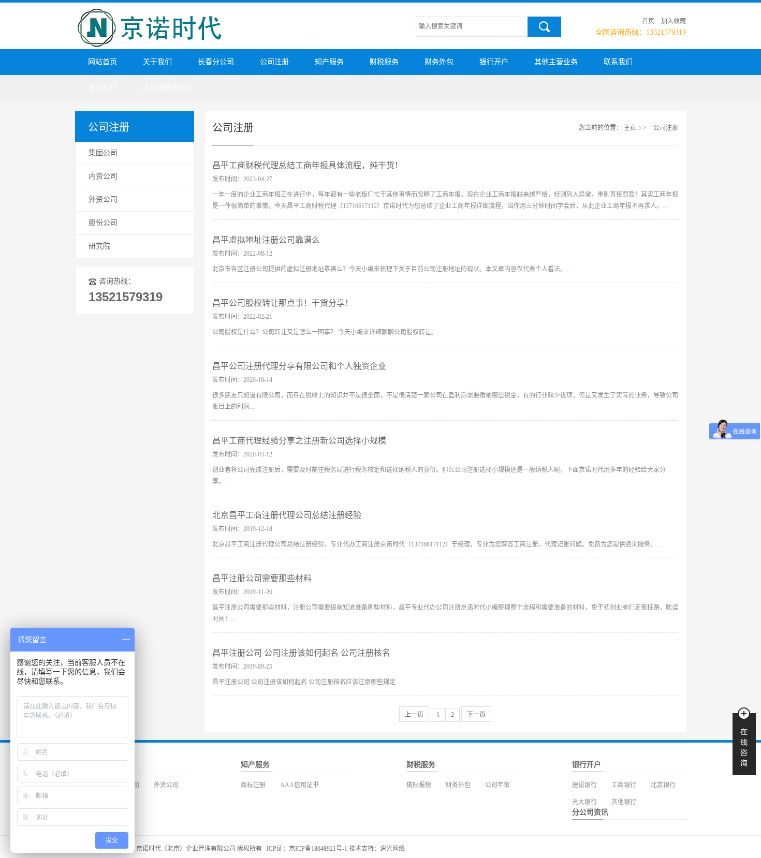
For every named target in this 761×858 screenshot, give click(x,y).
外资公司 (103, 199)
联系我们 (618, 62)
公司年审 (497, 785)
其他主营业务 (556, 62)
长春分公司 (216, 62)
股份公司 (103, 223)
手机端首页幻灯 (168, 88)
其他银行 (623, 802)
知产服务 (329, 62)
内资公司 (103, 176)
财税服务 (384, 62)
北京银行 (663, 785)
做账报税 (418, 785)
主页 (630, 127)
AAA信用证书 (299, 785)
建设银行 (584, 785)
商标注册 (253, 785)
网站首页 (102, 62)
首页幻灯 (102, 88)
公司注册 (274, 62)
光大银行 (584, 802)
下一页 (476, 714)
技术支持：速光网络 (377, 848)
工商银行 (623, 785)
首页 (648, 21)
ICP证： (278, 848)
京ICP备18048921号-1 (318, 848)
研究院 (99, 246)
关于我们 (157, 62)
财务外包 (439, 62)
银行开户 (493, 62)
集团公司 (103, 153)
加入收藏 (673, 21)
